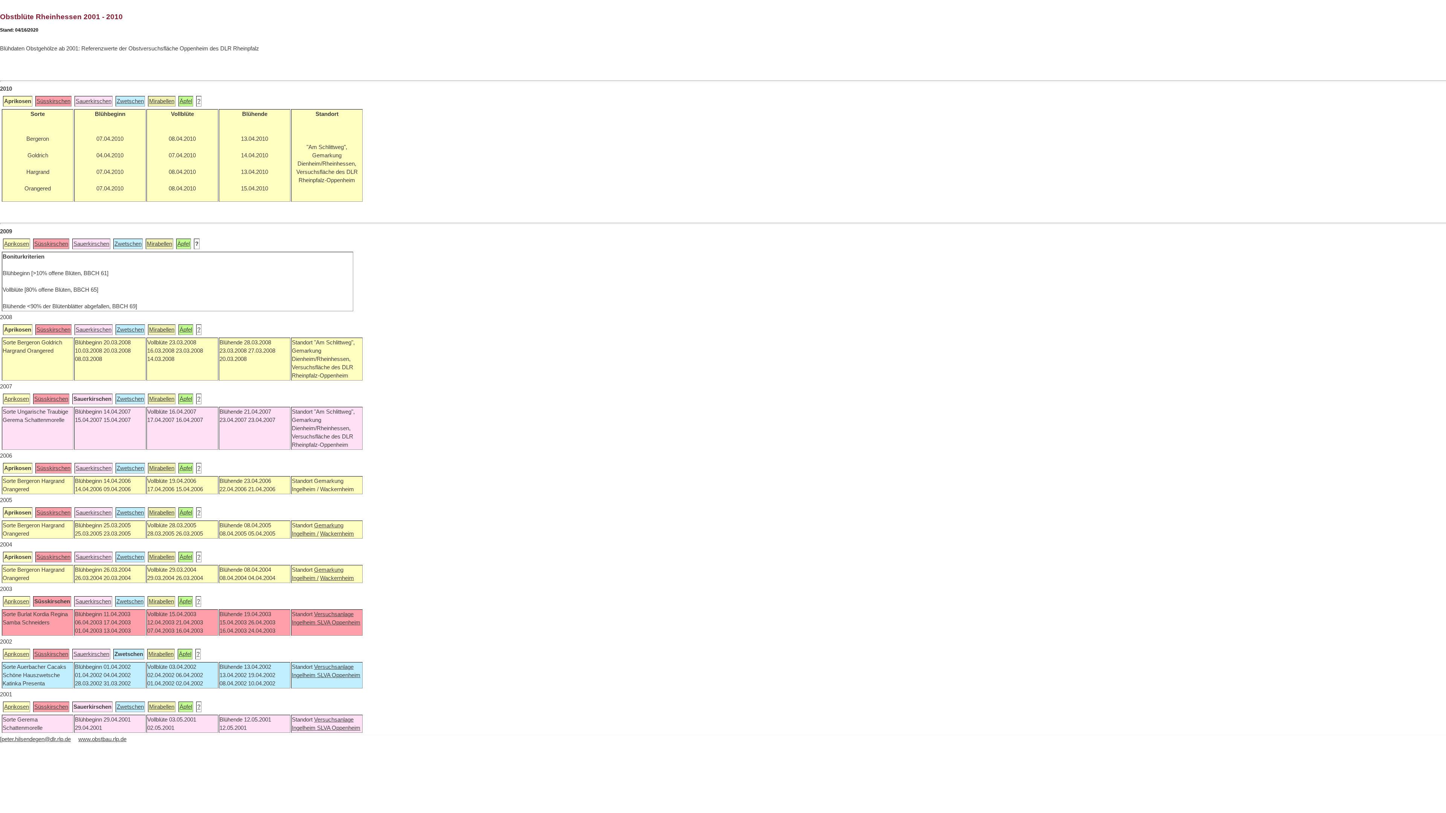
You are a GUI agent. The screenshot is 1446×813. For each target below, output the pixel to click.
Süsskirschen (53, 101)
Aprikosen (16, 244)
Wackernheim (337, 534)
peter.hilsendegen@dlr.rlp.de (36, 739)
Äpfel (186, 101)
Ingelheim (304, 623)
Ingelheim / (305, 534)
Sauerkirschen (93, 101)
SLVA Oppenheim (338, 623)
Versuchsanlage (334, 614)
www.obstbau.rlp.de (102, 739)
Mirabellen (161, 101)
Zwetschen (130, 101)
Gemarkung (328, 525)
